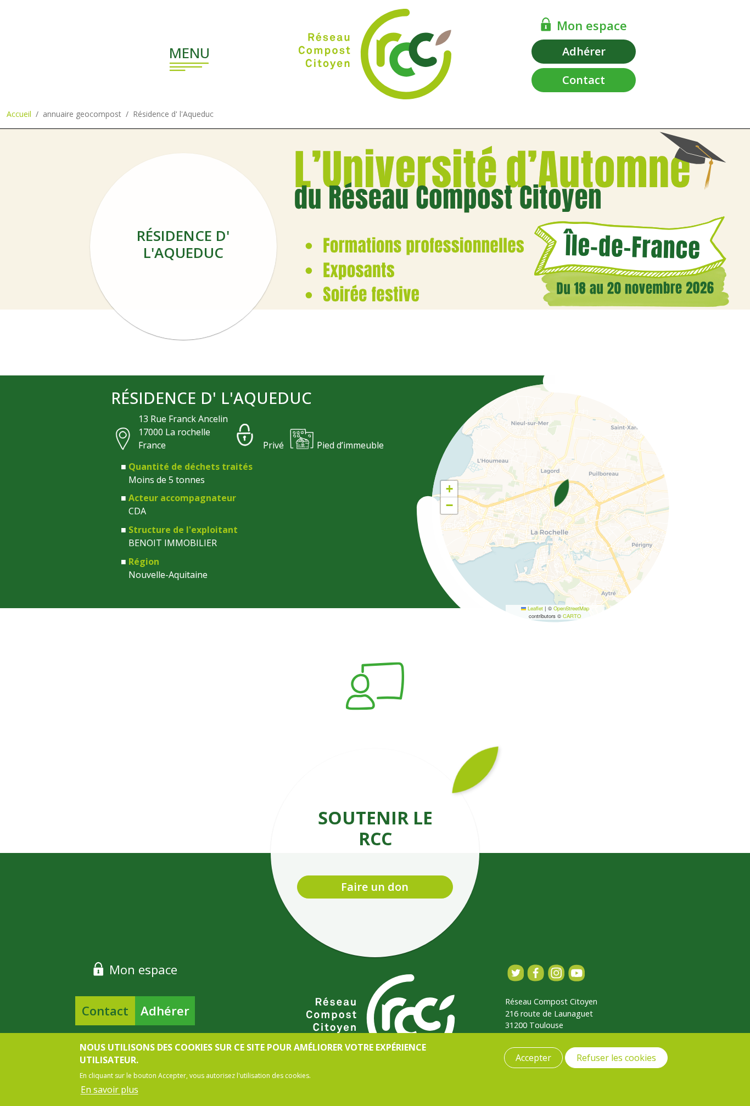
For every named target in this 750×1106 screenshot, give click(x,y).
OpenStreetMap (571, 608)
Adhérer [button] (584, 51)
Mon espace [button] (592, 25)
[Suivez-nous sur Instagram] (555, 972)
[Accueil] (375, 54)
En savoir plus (109, 1089)
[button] (561, 493)
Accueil (19, 114)
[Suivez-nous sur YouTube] (576, 972)
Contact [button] (583, 79)
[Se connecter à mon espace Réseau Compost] (546, 24)
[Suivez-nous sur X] (515, 972)
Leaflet (534, 608)
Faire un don (374, 886)
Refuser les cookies (616, 1058)
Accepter (533, 1058)
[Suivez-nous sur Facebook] (535, 972)
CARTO (572, 616)
